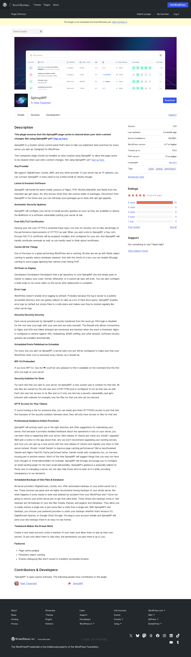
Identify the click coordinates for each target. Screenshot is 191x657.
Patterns (49, 624)
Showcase (50, 610)
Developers (85, 619)
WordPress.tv (87, 624)
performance (170, 169)
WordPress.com (156, 610)
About (14, 610)
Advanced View (136, 176)
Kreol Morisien (44, 639)
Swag (118, 624)
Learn (82, 610)
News (13, 615)
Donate (118, 619)
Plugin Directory (18, 14)
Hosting (14, 619)
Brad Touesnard (42, 102)
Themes (49, 615)
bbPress (153, 619)
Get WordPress (178, 5)
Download (170, 100)
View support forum (138, 250)
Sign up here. (60, 138)
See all (173, 227)
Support (172, 114)
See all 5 (173, 162)
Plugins (48, 619)
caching (159, 169)
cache (151, 169)
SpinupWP (78, 583)
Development (53, 114)
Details (20, 114)
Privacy (14, 624)
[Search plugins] (41, 31)
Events (117, 615)
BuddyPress (155, 624)
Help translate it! (119, 22)
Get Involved (120, 610)
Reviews (35, 114)
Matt (151, 615)
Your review (134, 227)
